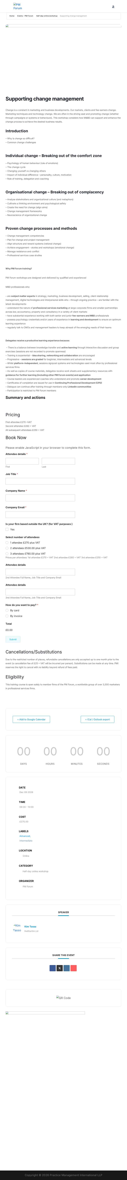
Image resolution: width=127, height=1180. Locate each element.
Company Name (16, 490)
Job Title (12, 474)
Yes (12, 529)
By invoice (16, 616)
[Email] (73, 968)
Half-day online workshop (46, 16)
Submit (13, 639)
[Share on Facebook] (53, 968)
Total (9, 623)
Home (11, 16)
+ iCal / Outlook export (97, 719)
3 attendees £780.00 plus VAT (28, 553)
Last (44, 466)
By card (14, 610)
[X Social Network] (60, 968)
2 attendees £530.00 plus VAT (28, 548)
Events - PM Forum (25, 16)
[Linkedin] (67, 968)
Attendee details (16, 564)
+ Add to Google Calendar (31, 719)
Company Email (16, 507)
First (8, 466)
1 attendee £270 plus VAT (25, 542)
